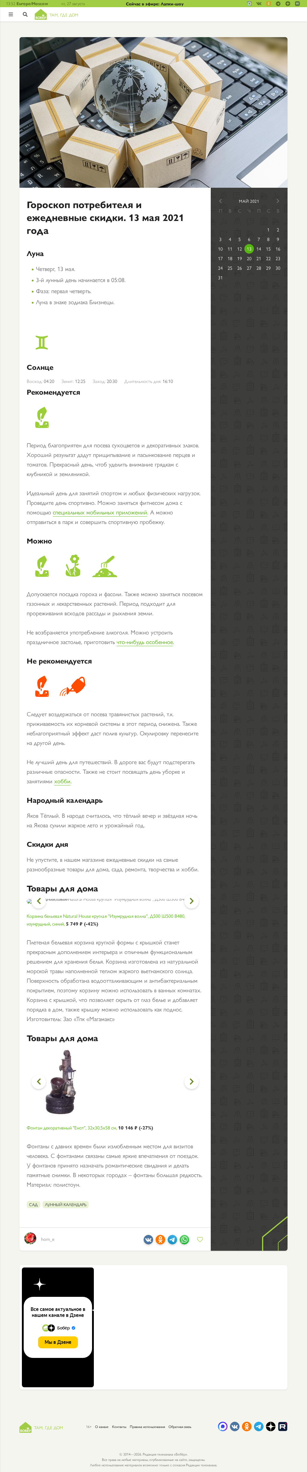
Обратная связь (179, 1426)
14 (258, 248)
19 (239, 258)
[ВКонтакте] (148, 1242)
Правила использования (147, 1426)
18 (230, 258)
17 (220, 258)
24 (220, 267)
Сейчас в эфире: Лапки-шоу (155, 3)
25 (230, 267)
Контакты (119, 1426)
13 (249, 248)
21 (258, 258)
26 (239, 267)
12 (239, 248)
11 (230, 248)
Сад (33, 1204)
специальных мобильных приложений (100, 512)
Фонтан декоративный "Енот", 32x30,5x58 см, (90, 1127)
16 (278, 248)
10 (220, 248)
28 (258, 267)
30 (278, 267)
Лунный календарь (65, 1204)
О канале (102, 1426)
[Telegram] (172, 1242)
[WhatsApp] (184, 1242)
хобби (62, 780)
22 (268, 258)
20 (249, 258)
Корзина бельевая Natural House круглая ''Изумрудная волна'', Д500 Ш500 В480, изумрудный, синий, (106, 919)
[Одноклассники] (160, 1242)
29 (268, 267)
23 (278, 258)
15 (268, 248)
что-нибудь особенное (145, 641)
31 (220, 277)
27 (249, 267)
